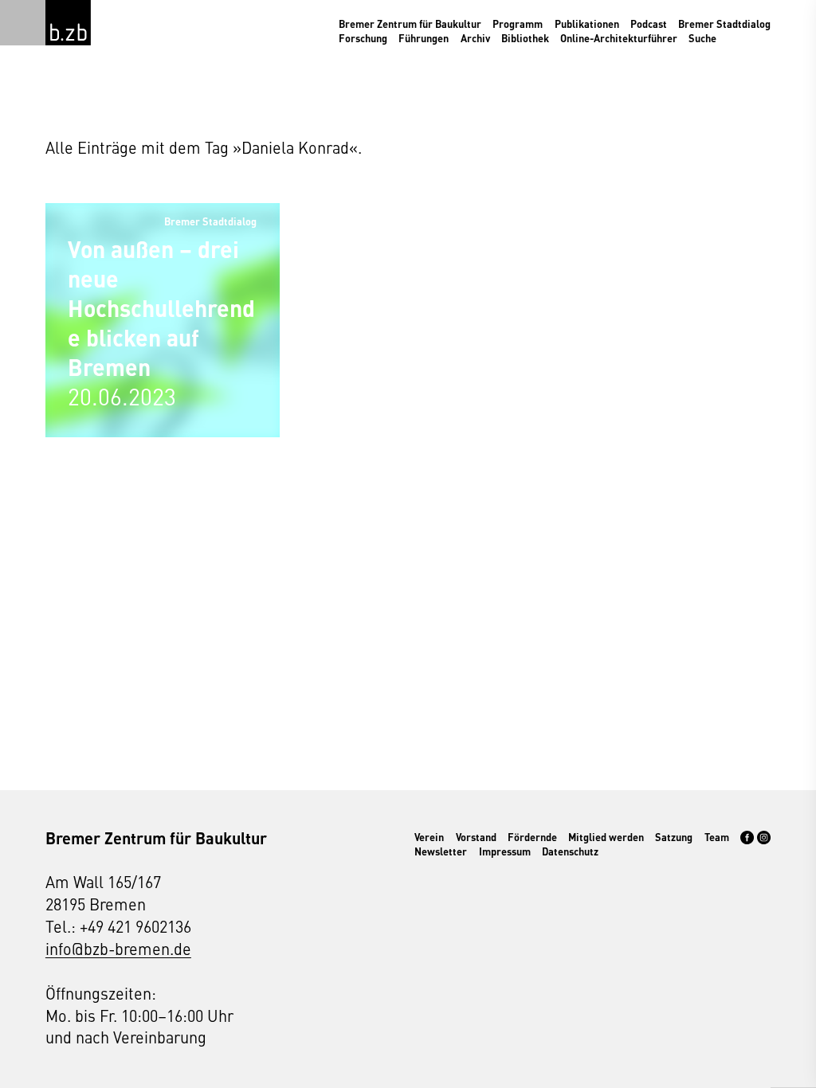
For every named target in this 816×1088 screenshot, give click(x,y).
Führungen (423, 38)
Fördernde (532, 837)
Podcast (648, 24)
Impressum (505, 851)
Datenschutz (570, 851)
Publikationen (587, 24)
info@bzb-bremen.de (118, 948)
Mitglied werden (606, 837)
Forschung (363, 38)
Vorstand (476, 837)
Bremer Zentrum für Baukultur (410, 24)
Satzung (673, 837)
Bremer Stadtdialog (724, 24)
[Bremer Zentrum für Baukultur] (68, 22)
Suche (702, 38)
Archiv (475, 38)
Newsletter (440, 851)
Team (716, 837)
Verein (429, 837)
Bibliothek (525, 38)
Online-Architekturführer (618, 38)
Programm (517, 24)
